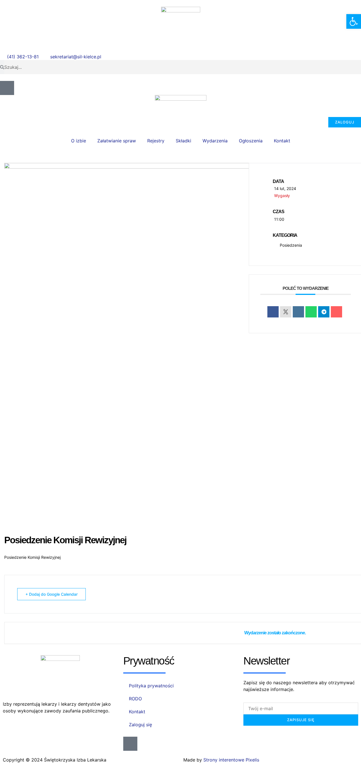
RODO (135, 698)
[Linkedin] (298, 311)
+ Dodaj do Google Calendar (51, 594)
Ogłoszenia (251, 141)
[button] (353, 21)
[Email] (336, 311)
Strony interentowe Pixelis (231, 760)
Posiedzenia (291, 245)
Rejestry (155, 141)
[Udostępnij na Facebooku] (273, 311)
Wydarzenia (215, 141)
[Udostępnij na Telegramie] (323, 311)
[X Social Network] (285, 311)
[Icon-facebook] (7, 88)
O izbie (78, 141)
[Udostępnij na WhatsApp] (311, 311)
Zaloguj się (140, 724)
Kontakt (282, 141)
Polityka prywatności (151, 685)
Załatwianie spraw (116, 141)
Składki (183, 141)
